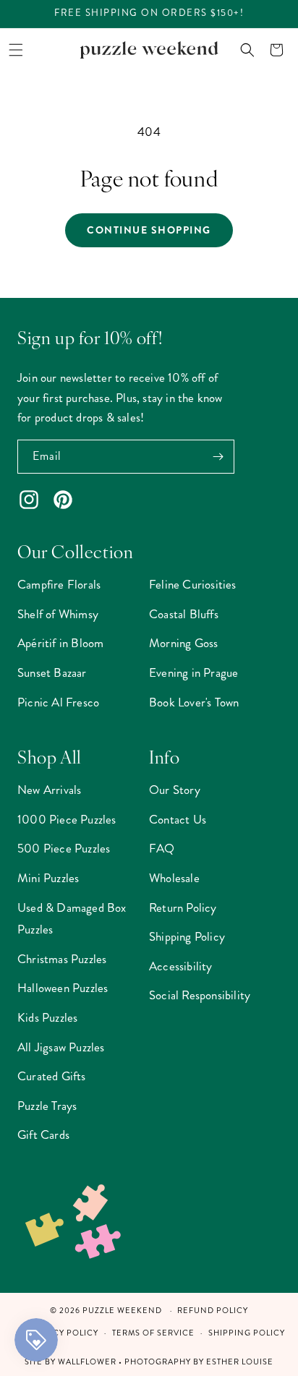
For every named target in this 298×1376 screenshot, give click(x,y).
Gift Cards (43, 1134)
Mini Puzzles (48, 877)
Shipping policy (246, 1333)
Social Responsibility (199, 995)
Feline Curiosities (193, 584)
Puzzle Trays (47, 1105)
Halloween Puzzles (62, 987)
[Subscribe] (218, 457)
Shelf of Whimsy (57, 614)
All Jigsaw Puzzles (61, 1047)
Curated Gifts (51, 1076)
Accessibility (181, 966)
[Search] (247, 49)
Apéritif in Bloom (60, 642)
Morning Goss (183, 642)
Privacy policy (62, 1333)
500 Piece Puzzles (63, 848)
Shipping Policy (187, 936)
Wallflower (87, 1361)
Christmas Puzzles (61, 958)
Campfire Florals (59, 584)
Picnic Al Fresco (58, 702)
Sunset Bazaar (52, 672)
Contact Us (177, 819)
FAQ (162, 848)
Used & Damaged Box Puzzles (72, 919)
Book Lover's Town (194, 702)
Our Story (174, 789)
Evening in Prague (193, 672)
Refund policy (212, 1310)
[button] (15, 49)
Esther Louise (239, 1361)
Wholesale (174, 877)
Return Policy (183, 907)
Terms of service (153, 1333)
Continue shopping (149, 230)
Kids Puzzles (47, 1017)
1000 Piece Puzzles (66, 819)
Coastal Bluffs (183, 614)
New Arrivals (49, 789)
